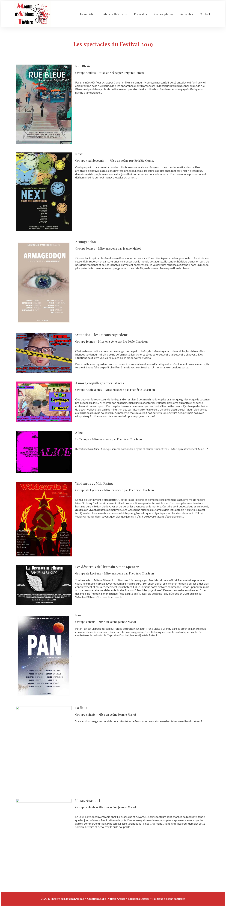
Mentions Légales (139, 898)
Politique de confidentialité (168, 898)
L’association (88, 14)
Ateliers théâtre (113, 14)
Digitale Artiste (116, 898)
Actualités (186, 14)
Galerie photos (163, 14)
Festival (139, 14)
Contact (205, 14)
